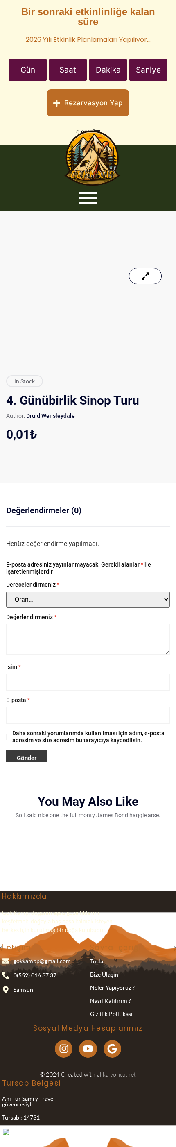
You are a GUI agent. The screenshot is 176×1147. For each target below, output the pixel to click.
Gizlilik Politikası (111, 1013)
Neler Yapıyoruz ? (112, 987)
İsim (13, 667)
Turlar (98, 961)
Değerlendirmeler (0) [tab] (43, 510)
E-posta (18, 700)
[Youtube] (88, 1049)
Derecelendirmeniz (32, 584)
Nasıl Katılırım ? (110, 1000)
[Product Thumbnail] (145, 276)
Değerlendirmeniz (31, 617)
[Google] (112, 1049)
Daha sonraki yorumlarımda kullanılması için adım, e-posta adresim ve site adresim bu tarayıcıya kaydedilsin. (88, 737)
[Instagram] (63, 1049)
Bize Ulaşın (104, 974)
